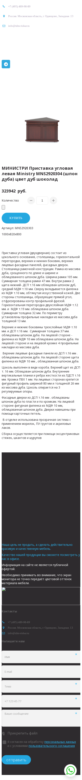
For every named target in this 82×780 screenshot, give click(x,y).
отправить (16, 759)
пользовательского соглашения (52, 746)
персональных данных (60, 742)
